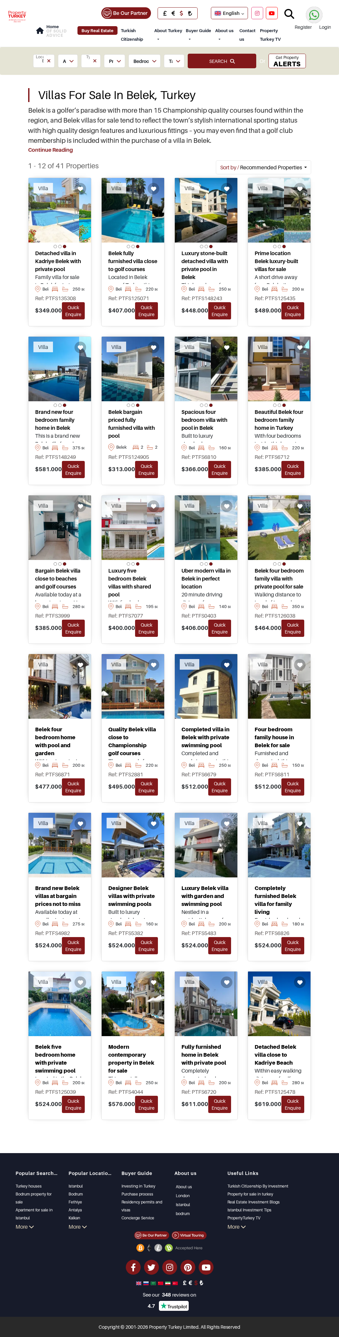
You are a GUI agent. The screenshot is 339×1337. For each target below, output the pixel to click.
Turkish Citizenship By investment (257, 1186)
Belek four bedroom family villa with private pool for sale (279, 578)
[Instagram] (257, 13)
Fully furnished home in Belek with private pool (203, 1054)
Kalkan (74, 1217)
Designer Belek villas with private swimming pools (131, 896)
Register (303, 27)
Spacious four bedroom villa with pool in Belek (204, 420)
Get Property (287, 61)
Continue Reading (50, 149)
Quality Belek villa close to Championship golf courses (132, 741)
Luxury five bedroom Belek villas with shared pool (129, 582)
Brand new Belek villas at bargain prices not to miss (57, 896)
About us (224, 30)
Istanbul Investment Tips (249, 1209)
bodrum (183, 1213)
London (183, 1195)
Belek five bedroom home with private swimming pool (55, 1058)
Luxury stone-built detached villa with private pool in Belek (204, 265)
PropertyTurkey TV (243, 1217)
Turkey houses (29, 1186)
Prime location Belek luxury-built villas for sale (276, 261)
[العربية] (154, 1282)
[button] (44, 61)
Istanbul (76, 1186)
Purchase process (137, 1194)
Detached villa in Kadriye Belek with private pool (58, 261)
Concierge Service (137, 1217)
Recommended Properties (261, 167)
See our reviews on (169, 1295)
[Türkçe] (175, 1282)
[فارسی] (168, 1282)
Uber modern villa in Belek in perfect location (206, 578)
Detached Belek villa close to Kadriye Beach (275, 1054)
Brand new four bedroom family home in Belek (54, 420)
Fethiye (75, 1201)
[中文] (161, 1282)
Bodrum (76, 1194)
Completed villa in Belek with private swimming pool (205, 737)
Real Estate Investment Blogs (253, 1201)
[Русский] (146, 1282)
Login (325, 27)
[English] (139, 1282)
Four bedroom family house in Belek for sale (274, 737)
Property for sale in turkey (250, 1194)
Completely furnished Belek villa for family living (275, 900)
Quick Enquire (73, 311)
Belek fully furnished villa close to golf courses (132, 261)
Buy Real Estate (97, 30)
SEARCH (219, 61)
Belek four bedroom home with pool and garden (55, 741)
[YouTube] (272, 13)
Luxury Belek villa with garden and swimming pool (204, 896)
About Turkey (168, 30)
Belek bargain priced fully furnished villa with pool (131, 424)
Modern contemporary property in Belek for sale (131, 1058)
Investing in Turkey (138, 1186)
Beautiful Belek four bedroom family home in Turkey (279, 420)
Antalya (75, 1209)
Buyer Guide (198, 30)
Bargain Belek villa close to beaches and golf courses (57, 578)
